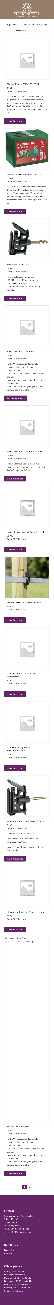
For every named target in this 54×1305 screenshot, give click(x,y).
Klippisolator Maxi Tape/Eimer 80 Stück (25, 912)
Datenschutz (9, 1250)
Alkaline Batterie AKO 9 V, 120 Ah (23, 84)
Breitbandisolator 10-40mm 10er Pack (24, 602)
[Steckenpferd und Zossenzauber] (27, 9)
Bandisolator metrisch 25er (19, 264)
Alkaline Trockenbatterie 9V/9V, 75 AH (25, 174)
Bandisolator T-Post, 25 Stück (20, 351)
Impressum (9, 1253)
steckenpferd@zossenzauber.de (18, 1232)
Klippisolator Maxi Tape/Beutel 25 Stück (25, 821)
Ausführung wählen (16, 398)
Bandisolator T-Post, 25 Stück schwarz (24, 451)
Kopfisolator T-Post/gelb (18, 1126)
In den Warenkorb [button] (15, 121)
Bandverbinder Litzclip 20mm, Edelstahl (25, 532)
